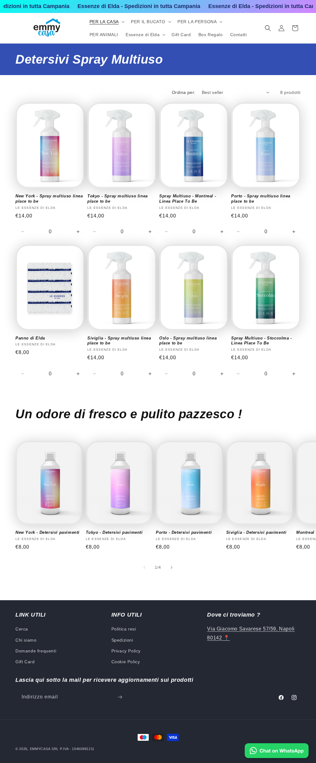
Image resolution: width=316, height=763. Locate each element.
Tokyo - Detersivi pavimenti (114, 532)
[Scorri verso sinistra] (144, 567)
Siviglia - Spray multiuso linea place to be (119, 341)
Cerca (21, 628)
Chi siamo (25, 640)
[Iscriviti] (120, 697)
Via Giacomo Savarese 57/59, (242, 628)
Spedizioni (122, 640)
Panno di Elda (30, 338)
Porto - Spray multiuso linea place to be (260, 199)
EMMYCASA (40, 749)
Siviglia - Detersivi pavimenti (256, 532)
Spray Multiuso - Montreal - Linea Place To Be (187, 199)
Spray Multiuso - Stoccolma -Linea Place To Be (261, 341)
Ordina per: (183, 92)
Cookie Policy (125, 661)
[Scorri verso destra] (171, 567)
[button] (106, 21)
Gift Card (25, 661)
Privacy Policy (126, 650)
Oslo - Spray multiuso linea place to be (188, 341)
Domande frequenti (35, 650)
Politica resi (123, 628)
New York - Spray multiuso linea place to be (49, 199)
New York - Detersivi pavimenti (47, 532)
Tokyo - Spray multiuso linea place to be (117, 199)
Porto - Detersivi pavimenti (184, 532)
